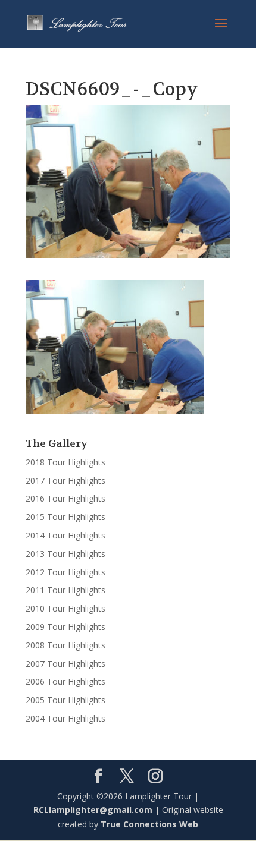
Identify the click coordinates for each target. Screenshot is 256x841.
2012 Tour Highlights (65, 572)
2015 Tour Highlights (65, 516)
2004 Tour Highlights (65, 718)
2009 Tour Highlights (65, 626)
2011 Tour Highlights (65, 590)
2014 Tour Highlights (65, 535)
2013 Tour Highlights (65, 553)
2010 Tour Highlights (65, 608)
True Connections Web (149, 824)
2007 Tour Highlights (65, 663)
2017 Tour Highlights (65, 480)
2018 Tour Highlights (65, 462)
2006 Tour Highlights (65, 681)
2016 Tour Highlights (65, 498)
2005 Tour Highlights (65, 699)
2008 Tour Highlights (65, 645)
